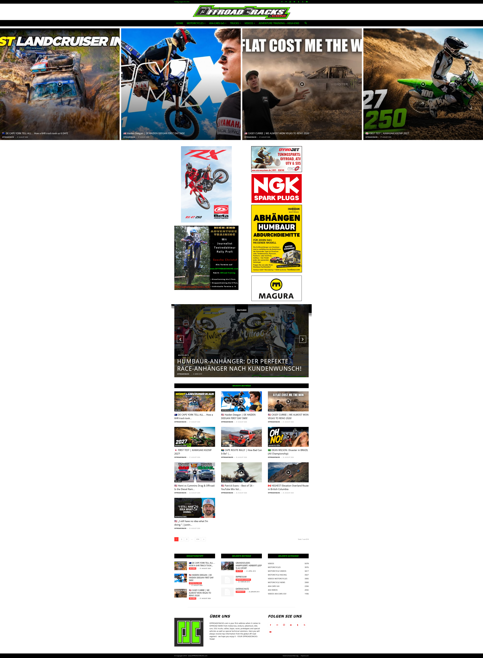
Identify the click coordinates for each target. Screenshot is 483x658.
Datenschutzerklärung (290, 656)
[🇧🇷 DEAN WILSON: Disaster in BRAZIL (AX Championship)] (288, 437)
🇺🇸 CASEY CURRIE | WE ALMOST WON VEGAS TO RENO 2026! (200, 593)
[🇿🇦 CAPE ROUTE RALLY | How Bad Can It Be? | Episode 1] (241, 437)
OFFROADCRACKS (8, 137)
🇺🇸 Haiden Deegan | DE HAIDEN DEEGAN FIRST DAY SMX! (201, 578)
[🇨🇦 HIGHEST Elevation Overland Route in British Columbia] (288, 472)
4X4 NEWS (178, 410)
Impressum (241, 577)
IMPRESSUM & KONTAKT (243, 579)
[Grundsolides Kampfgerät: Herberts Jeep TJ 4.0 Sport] (227, 566)
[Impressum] (227, 579)
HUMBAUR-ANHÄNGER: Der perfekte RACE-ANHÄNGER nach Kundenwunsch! (239, 365)
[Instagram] (290, 2)
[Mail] (294, 2)
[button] (306, 23)
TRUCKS (234, 23)
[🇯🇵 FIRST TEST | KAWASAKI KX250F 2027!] (423, 84)
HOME (179, 23)
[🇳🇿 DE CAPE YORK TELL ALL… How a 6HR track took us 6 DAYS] (60, 84)
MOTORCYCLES (195, 23)
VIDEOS (249, 23)
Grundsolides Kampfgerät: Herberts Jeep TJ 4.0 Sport (249, 565)
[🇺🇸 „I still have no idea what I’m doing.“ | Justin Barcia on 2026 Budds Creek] (194, 508)
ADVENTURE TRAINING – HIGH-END (279, 23)
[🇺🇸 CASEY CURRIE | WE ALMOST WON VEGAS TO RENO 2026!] (302, 84)
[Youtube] (307, 2)
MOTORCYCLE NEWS (227, 410)
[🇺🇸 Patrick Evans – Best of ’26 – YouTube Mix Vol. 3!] (241, 472)
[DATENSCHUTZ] (227, 592)
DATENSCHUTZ (242, 589)
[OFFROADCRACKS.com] (241, 12)
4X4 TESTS (239, 571)
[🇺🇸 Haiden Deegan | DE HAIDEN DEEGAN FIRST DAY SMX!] (181, 84)
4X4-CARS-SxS (216, 23)
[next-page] (204, 539)
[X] (303, 2)
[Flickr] (286, 2)
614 (197, 539)
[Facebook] (282, 2)
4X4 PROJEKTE (183, 355)
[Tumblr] (298, 2)
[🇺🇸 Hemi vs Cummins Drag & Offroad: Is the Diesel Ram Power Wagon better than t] (194, 472)
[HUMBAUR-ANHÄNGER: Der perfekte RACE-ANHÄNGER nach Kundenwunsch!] (241, 340)
